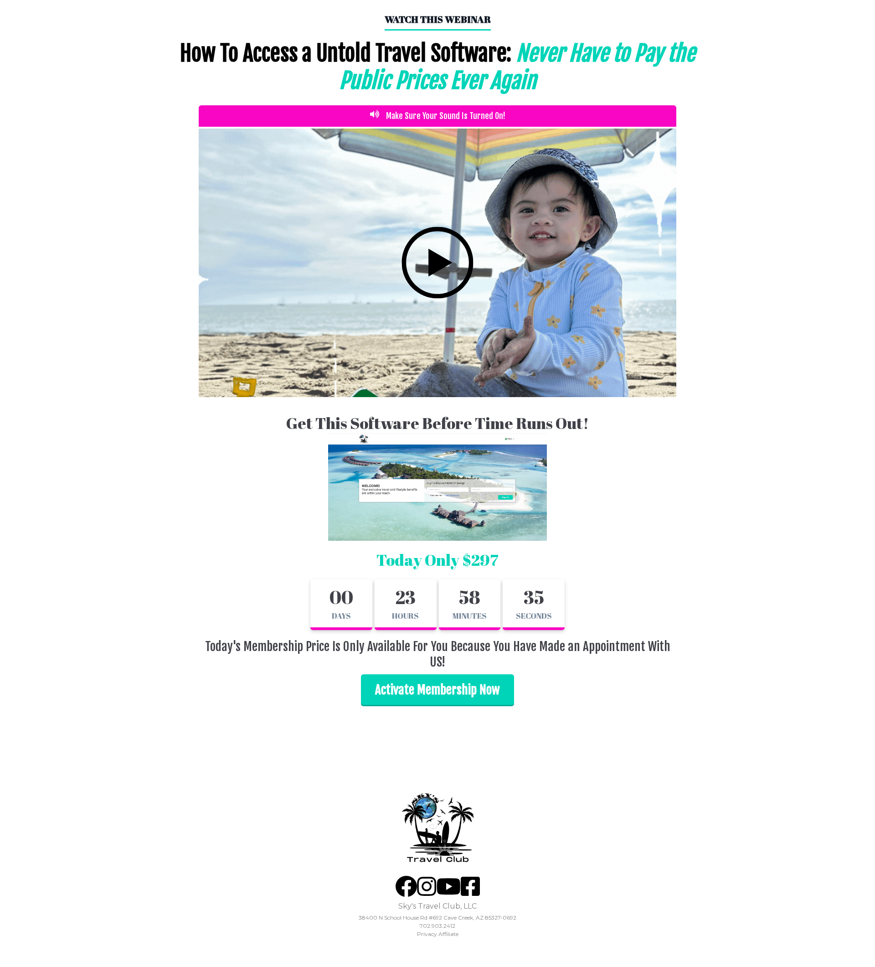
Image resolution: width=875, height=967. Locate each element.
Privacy (427, 934)
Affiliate (448, 934)
